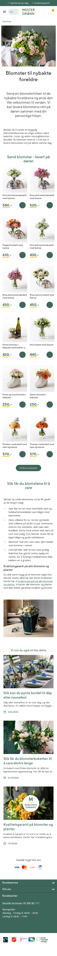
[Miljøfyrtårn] (31, 939)
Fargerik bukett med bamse (13, 246)
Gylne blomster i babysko (38, 396)
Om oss (6, 889)
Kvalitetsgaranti (42, 3)
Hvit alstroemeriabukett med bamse (42, 246)
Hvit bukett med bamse (41, 344)
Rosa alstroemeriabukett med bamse (42, 196)
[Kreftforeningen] (23, 939)
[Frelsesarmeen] (15, 939)
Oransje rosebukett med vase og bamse (42, 445)
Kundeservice (10, 882)
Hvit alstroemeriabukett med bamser (14, 196)
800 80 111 (33, 903)
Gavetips (6, 21)
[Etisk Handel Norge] (40, 939)
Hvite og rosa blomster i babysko (14, 396)
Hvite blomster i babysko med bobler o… (15, 346)
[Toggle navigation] (4, 11)
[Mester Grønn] (28, 11)
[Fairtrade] (6, 939)
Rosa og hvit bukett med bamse (42, 296)
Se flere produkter (28, 468)
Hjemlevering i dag (19, 3)
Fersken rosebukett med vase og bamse (15, 445)
